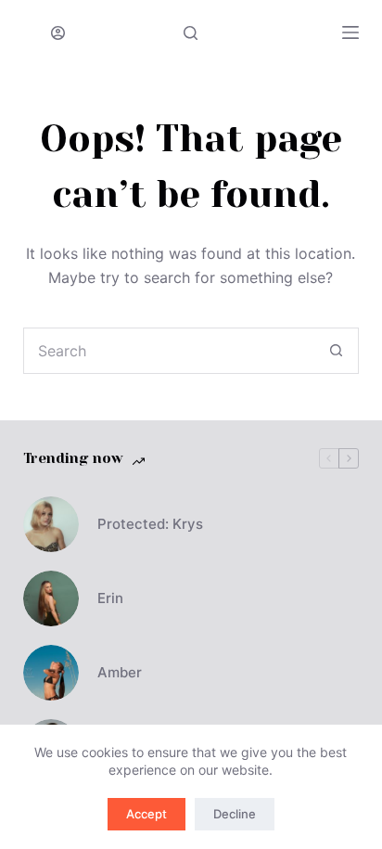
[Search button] (335, 350)
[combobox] (169, 351)
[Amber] (51, 673)
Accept (146, 813)
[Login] (58, 33)
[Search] (190, 33)
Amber (119, 672)
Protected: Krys (150, 524)
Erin (110, 598)
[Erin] (51, 598)
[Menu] (350, 32)
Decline (234, 813)
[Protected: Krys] (51, 524)
